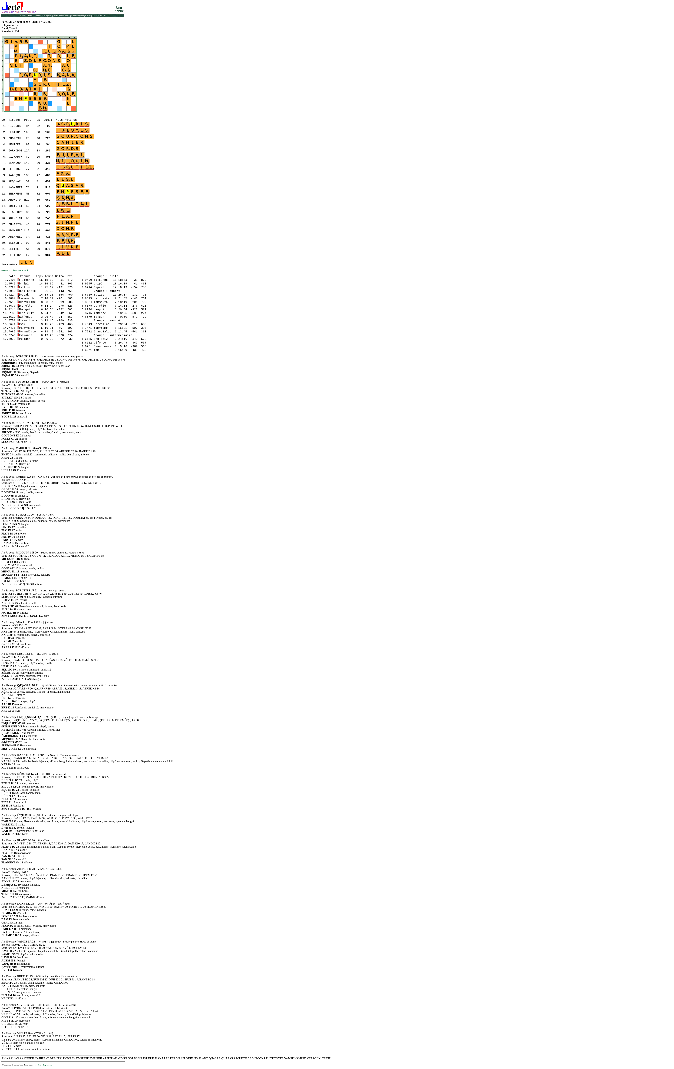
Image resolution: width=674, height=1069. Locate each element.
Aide (30, 16)
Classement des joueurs (81, 16)
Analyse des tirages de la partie (15, 270)
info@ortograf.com (44, 1065)
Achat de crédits (98, 16)
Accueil (23, 16)
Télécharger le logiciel (43, 16)
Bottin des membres (62, 16)
